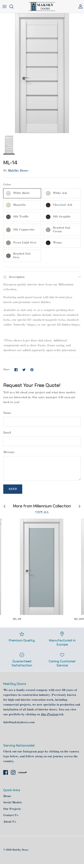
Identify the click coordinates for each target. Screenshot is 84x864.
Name (7, 413)
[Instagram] (13, 772)
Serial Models (12, 802)
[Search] (13, 6)
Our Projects (12, 809)
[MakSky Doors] (42, 6)
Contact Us (10, 815)
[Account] (79, 6)
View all (42, 512)
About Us (9, 821)
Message (8, 452)
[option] (42, 73)
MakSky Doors (18, 170)
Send (13, 489)
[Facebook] (5, 772)
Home (7, 796)
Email (7, 432)
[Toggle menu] (4, 6)
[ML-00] (42, 567)
